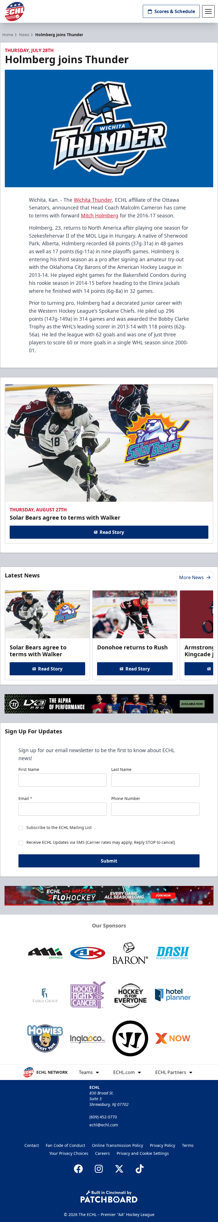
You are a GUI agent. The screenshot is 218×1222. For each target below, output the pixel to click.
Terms (188, 1145)
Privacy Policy (162, 1145)
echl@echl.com (103, 1125)
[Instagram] (99, 1169)
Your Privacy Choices (68, 1153)
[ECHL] (14, 11)
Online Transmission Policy (117, 1145)
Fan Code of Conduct (65, 1145)
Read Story (112, 532)
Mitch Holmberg (99, 215)
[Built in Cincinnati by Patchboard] (109, 1196)
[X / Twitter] (119, 1169)
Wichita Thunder (93, 199)
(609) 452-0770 (103, 1117)
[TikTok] (140, 1169)
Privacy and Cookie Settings (143, 1153)
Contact (31, 1145)
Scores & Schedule (174, 11)
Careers (102, 1153)
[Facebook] (78, 1169)
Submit (109, 861)
